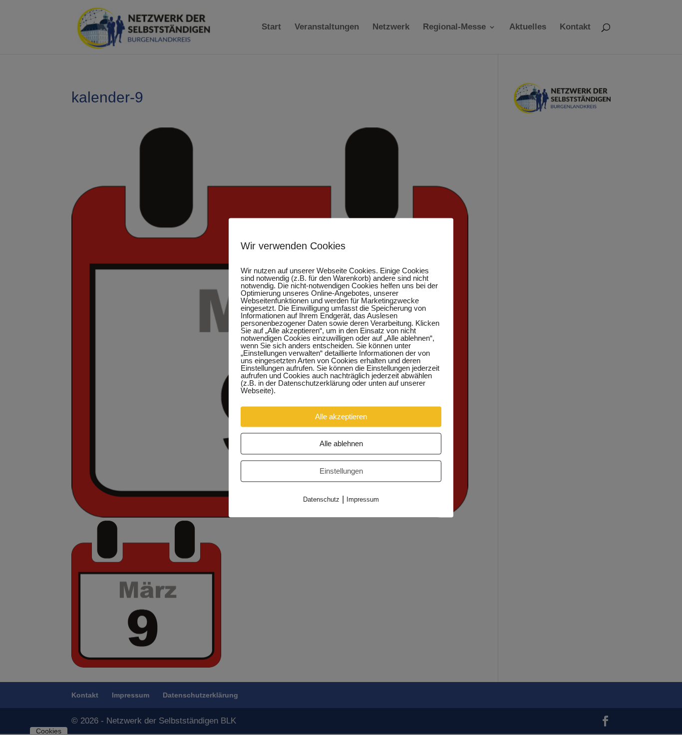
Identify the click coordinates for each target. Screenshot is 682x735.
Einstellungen (341, 471)
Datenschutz (321, 499)
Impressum (362, 499)
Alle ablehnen (341, 443)
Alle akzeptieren (341, 416)
